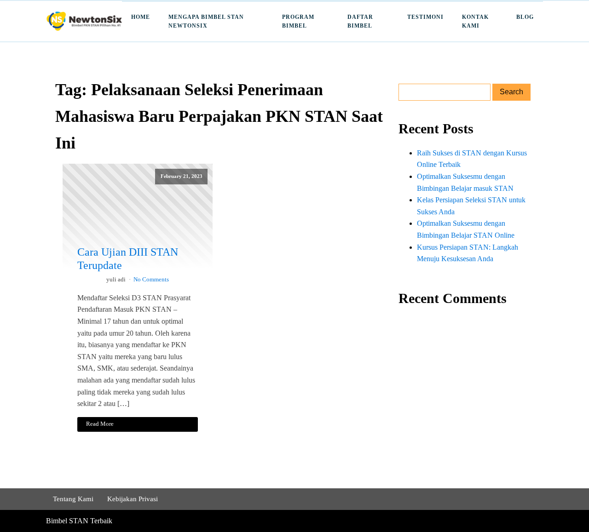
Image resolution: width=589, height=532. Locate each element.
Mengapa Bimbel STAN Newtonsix (206, 21)
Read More (100, 424)
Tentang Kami (73, 499)
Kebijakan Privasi (132, 499)
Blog (525, 17)
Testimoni (425, 17)
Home (140, 17)
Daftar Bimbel (360, 21)
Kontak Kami (475, 21)
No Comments (151, 279)
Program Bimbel (298, 21)
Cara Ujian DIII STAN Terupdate (127, 258)
